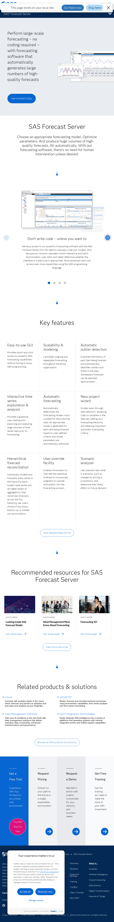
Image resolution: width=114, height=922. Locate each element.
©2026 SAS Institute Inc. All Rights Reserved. (88, 915)
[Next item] (107, 237)
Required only (45, 891)
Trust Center (60, 915)
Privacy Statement (28, 915)
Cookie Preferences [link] (9, 915)
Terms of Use (45, 915)
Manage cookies (36, 900)
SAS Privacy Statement (49, 872)
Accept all (25, 891)
